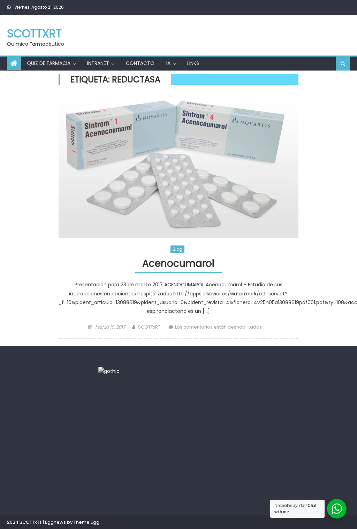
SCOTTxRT (34, 33)
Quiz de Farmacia (48, 63)
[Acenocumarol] (178, 166)
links (193, 63)
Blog (177, 249)
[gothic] (109, 370)
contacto (140, 63)
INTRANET (98, 63)
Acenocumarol (178, 263)
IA (168, 63)
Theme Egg (86, 522)
